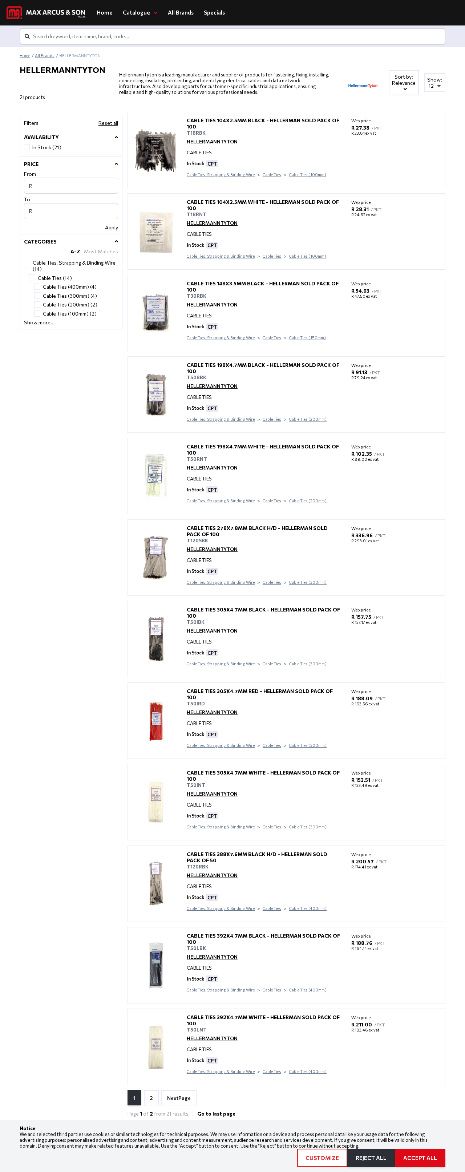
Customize (322, 1158)
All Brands (181, 12)
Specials (214, 12)
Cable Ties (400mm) (308, 908)
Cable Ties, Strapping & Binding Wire (221, 174)
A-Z (75, 251)
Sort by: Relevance (404, 80)
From (30, 174)
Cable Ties (272, 174)
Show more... (39, 322)
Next (179, 1098)
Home (105, 12)
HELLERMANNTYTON (212, 141)
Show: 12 (434, 82)
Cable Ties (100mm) (307, 174)
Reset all (108, 123)
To (27, 199)
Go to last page (215, 1113)
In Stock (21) (46, 147)
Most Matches (101, 251)
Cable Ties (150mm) (307, 337)
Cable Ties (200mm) (308, 419)
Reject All (371, 1158)
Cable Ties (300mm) (308, 582)
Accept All (420, 1158)
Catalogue (137, 12)
